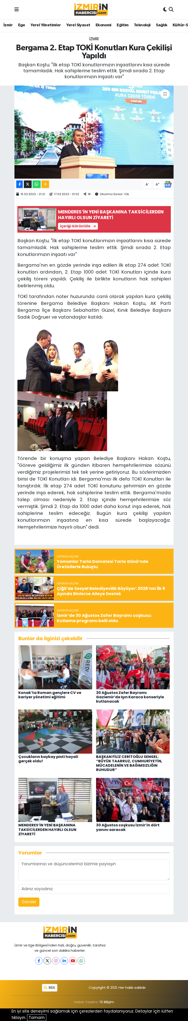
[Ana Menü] (16, 9)
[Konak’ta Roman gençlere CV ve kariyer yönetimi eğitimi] (55, 667)
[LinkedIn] (64, 961)
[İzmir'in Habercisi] (91, 9)
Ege (21, 25)
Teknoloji (142, 25)
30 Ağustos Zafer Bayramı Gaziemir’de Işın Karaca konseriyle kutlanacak (130, 697)
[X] (47, 961)
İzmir (8, 25)
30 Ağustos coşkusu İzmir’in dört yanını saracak (128, 827)
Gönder (29, 902)
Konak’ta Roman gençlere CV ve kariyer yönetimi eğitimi (49, 695)
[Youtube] (73, 961)
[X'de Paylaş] (28, 184)
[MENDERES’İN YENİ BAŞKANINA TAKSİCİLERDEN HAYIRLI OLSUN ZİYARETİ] (55, 799)
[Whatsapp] (81, 961)
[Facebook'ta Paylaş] (19, 184)
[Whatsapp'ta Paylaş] (37, 184)
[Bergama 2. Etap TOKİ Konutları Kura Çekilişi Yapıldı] (94, 132)
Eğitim (122, 25)
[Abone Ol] (168, 184)
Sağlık (161, 25)
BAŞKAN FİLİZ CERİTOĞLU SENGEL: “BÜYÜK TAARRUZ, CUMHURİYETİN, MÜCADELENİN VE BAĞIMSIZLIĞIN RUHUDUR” (129, 763)
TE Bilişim (106, 1002)
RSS (51, 987)
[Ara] (171, 10)
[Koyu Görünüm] (165, 10)
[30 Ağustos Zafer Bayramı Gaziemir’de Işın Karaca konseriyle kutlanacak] (133, 667)
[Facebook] (39, 961)
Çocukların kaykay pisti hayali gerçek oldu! (48, 759)
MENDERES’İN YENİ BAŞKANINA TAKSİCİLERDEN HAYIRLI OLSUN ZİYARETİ (47, 829)
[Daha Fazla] (45, 184)
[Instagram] (56, 961)
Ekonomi (103, 25)
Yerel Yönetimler (45, 25)
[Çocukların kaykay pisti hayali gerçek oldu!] (55, 731)
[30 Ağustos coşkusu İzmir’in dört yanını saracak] (133, 799)
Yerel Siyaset (78, 25)
